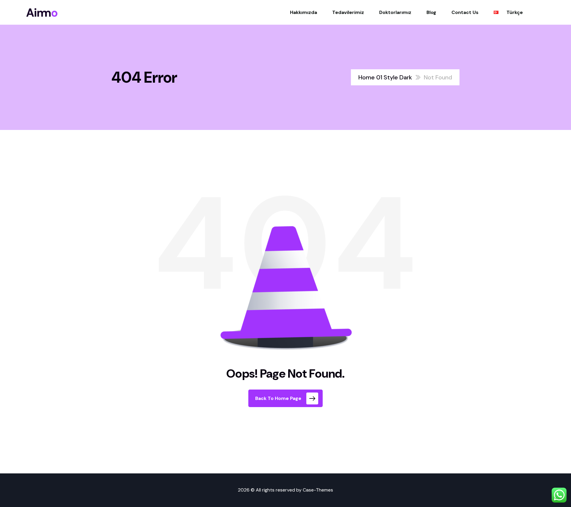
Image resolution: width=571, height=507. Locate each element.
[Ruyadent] (42, 12)
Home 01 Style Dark (385, 77)
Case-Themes (318, 490)
